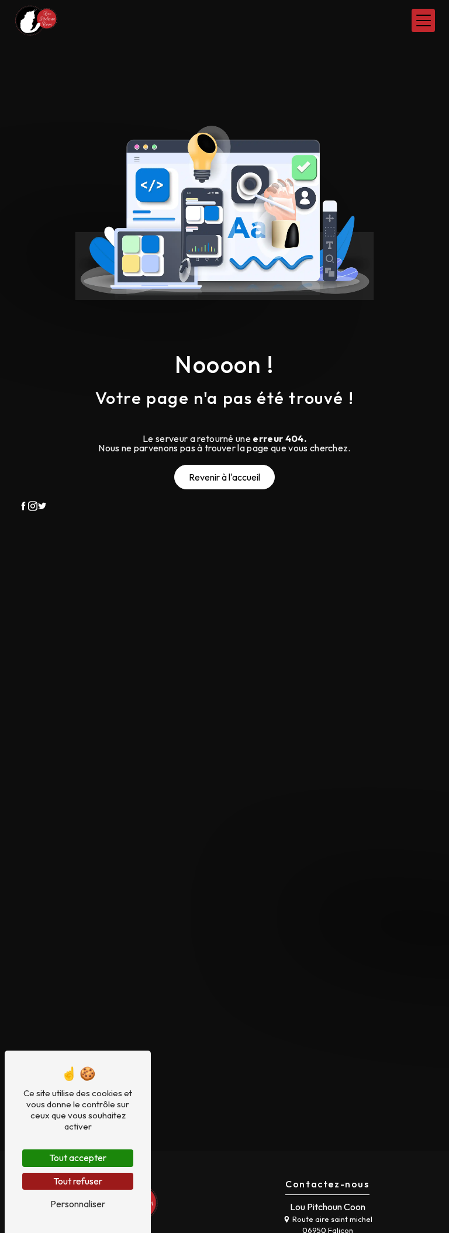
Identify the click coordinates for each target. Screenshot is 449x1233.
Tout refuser (77, 1181)
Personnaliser (77, 1204)
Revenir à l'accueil (224, 477)
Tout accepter (77, 1157)
